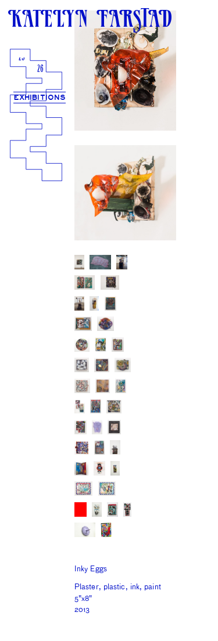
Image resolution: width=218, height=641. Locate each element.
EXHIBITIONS (40, 98)
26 (40, 69)
